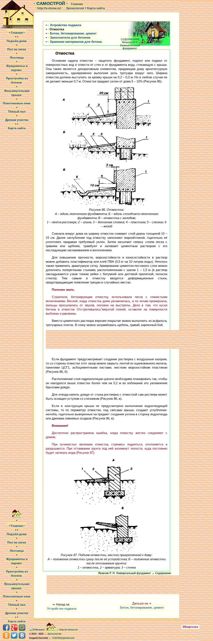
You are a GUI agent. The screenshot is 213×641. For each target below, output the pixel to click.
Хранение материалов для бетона (76, 41)
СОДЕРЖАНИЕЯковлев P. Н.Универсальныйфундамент (130, 44)
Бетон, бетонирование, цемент (73, 33)
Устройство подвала (65, 25)
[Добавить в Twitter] (14, 635)
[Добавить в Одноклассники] (6, 635)
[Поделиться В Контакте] (22, 635)
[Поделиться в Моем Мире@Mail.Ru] (22, 627)
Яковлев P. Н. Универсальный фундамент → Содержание (134, 573)
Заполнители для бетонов (70, 37)
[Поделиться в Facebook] (6, 627)
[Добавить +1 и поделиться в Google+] (14, 627)
